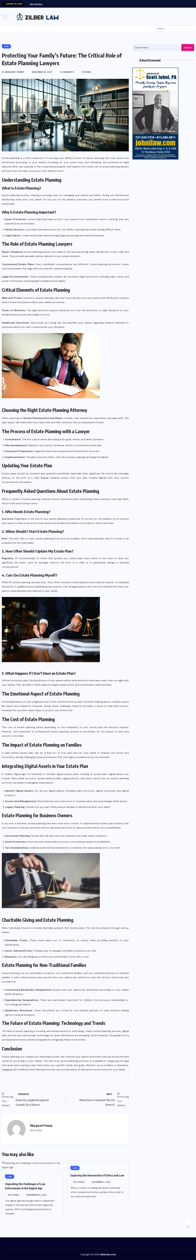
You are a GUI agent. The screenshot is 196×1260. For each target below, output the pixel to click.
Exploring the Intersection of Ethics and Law (97, 1175)
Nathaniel (14, 1195)
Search (187, 47)
